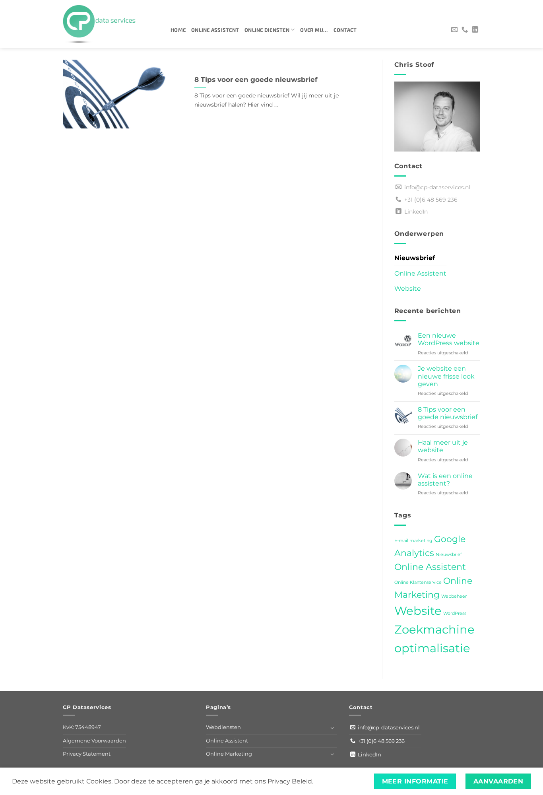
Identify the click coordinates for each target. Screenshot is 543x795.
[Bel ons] (465, 30)
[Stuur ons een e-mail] (454, 30)
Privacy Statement (87, 754)
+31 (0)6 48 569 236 (429, 199)
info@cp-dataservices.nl (435, 187)
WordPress (454, 613)
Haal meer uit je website (443, 446)
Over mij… (314, 30)
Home (178, 30)
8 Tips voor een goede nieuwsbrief (256, 80)
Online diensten (266, 30)
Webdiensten (223, 727)
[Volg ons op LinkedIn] (475, 30)
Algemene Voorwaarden (94, 741)
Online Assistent (215, 30)
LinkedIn (414, 211)
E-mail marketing (413, 540)
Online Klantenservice (418, 582)
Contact (345, 30)
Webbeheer (454, 596)
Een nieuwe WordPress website (448, 339)
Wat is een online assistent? (445, 479)
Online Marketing (229, 754)
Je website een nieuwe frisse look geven (446, 376)
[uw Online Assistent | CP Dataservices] (111, 24)
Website (407, 288)
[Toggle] (332, 728)
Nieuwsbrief (414, 258)
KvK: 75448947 (82, 727)
